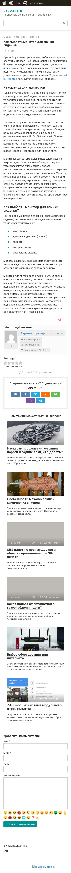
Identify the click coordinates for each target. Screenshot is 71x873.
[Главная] (4, 3)
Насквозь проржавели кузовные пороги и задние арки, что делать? (35, 450)
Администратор (33, 333)
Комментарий (11, 775)
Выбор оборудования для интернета (27, 656)
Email (7, 752)
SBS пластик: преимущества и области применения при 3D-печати (31, 553)
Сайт (6, 764)
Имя (6, 741)
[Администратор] (11, 337)
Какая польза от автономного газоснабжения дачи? (30, 605)
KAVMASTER (13, 11)
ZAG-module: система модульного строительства (34, 707)
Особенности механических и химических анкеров (30, 501)
